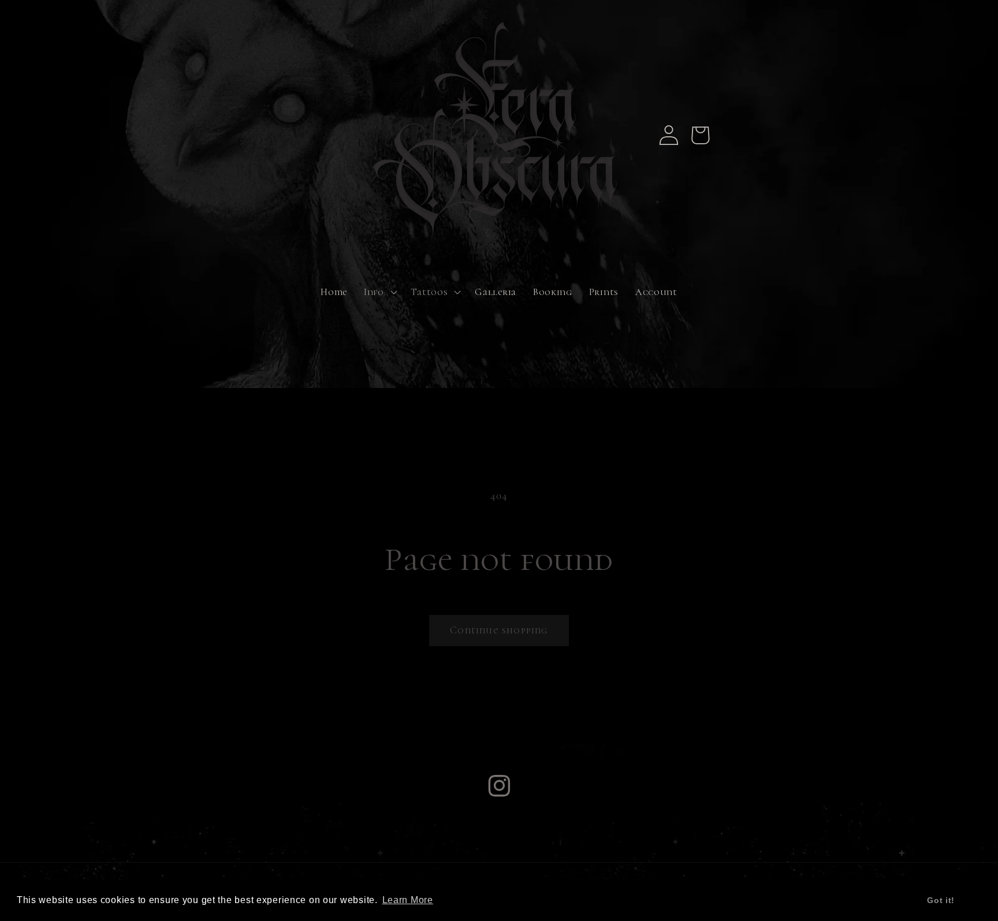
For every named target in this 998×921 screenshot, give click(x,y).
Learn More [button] (407, 900)
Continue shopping (499, 630)
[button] (379, 292)
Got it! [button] (941, 900)
